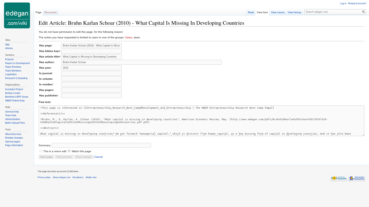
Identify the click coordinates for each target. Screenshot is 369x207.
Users (128, 37)
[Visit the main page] (17, 15)
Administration (12, 119)
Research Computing (16, 78)
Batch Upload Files (15, 123)
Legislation (11, 74)
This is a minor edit (54, 151)
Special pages (12, 141)
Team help (10, 115)
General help (12, 111)
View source (278, 12)
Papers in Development (17, 63)
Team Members (13, 70)
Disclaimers (77, 177)
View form (262, 12)
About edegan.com (61, 177)
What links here (13, 134)
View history (294, 12)
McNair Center (12, 93)
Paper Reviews (13, 67)
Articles (9, 48)
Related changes (14, 137)
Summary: (45, 145)
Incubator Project (14, 89)
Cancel (98, 156)
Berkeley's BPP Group (16, 96)
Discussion (50, 12)
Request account (357, 3)
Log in (343, 3)
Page (38, 12)
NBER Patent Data (15, 100)
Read (251, 12)
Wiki (7, 44)
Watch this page (81, 151)
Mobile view (91, 177)
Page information (14, 145)
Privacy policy (44, 177)
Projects (9, 59)
